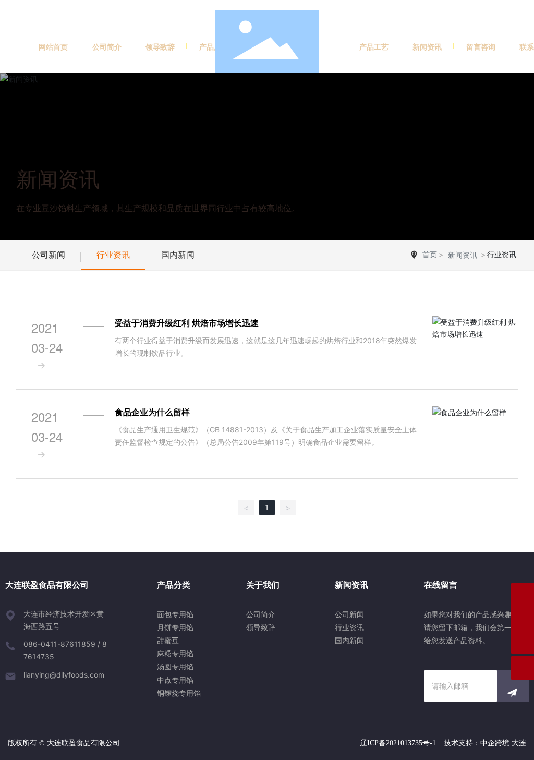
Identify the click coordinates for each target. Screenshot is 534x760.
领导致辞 (260, 627)
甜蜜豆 (168, 640)
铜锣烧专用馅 (179, 693)
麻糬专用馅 (175, 653)
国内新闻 (178, 254)
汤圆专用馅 (175, 666)
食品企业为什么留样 (152, 412)
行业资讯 (113, 254)
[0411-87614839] (522, 595)
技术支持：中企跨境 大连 (485, 743)
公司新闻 (48, 254)
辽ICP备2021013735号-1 (398, 743)
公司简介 (260, 614)
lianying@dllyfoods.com (63, 674)
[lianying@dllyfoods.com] (522, 618)
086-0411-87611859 (59, 644)
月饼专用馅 (175, 627)
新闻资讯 (58, 179)
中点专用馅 (175, 679)
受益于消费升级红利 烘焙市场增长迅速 (187, 323)
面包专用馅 (175, 614)
